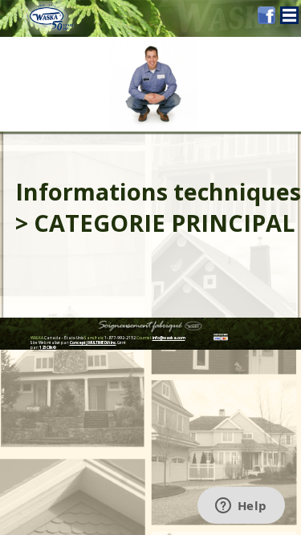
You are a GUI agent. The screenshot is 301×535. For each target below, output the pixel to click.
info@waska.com (169, 337)
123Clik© (47, 347)
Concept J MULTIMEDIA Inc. (93, 342)
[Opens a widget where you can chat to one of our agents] (241, 507)
